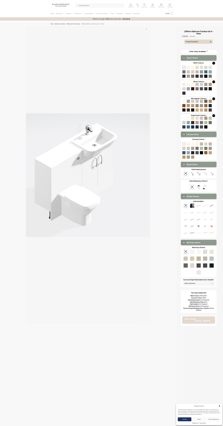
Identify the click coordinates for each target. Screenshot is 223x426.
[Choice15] (192, 226)
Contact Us (131, 7)
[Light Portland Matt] (205, 258)
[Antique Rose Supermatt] (206, 118)
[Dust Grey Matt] (184, 72)
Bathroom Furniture (60, 24)
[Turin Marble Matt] (205, 252)
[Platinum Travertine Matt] (192, 265)
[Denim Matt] (210, 72)
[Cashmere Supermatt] (184, 122)
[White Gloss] (184, 84)
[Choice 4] (185, 212)
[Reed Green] (206, 148)
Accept (185, 419)
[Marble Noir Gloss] (211, 265)
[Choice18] (211, 226)
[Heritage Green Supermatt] (184, 127)
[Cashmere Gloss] (201, 84)
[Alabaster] (192, 144)
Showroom (161, 7)
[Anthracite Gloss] (206, 89)
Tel (138, 7)
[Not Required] (185, 173)
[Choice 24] (211, 233)
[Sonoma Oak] (192, 105)
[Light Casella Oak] (201, 110)
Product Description (192, 42)
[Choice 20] (185, 233)
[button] (219, 406)
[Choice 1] (198, 205)
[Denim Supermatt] (188, 122)
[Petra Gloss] (192, 258)
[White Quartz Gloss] (198, 272)
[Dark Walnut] (184, 110)
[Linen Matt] (201, 67)
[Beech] (197, 110)
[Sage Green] (201, 148)
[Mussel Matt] (206, 67)
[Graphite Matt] (201, 76)
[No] (192, 187)
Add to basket (197, 320)
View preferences (213, 419)
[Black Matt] (206, 76)
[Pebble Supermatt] (210, 118)
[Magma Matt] (198, 265)
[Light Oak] (210, 152)
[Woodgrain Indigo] (210, 105)
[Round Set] (205, 173)
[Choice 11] (198, 219)
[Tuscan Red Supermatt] (192, 122)
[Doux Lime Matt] (185, 258)
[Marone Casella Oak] (210, 110)
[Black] (201, 152)
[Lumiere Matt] (211, 258)
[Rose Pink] (210, 144)
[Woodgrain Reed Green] (201, 105)
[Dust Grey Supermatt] (201, 122)
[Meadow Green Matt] (210, 67)
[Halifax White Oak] (201, 101)
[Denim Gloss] (188, 89)
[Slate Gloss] (184, 93)
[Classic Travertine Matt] (198, 258)
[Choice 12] (205, 219)
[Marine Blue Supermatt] (192, 127)
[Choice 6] (198, 212)
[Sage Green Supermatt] (206, 122)
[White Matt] (184, 67)
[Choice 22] (198, 233)
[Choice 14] (185, 226)
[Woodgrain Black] (192, 110)
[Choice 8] (211, 212)
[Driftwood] (197, 105)
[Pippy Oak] (188, 105)
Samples (152, 7)
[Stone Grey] (192, 148)
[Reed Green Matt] (210, 76)
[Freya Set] (211, 173)
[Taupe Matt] (197, 67)
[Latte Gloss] (184, 89)
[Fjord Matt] (201, 72)
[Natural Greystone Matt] (185, 265)
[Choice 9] (185, 219)
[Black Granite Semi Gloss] (205, 265)
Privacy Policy (202, 423)
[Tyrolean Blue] (184, 152)
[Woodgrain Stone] (188, 101)
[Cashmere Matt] (192, 72)
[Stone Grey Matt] (188, 76)
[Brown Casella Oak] (206, 105)
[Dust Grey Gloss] (197, 89)
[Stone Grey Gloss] (206, 84)
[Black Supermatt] (206, 127)
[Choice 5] (192, 212)
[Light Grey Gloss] (197, 84)
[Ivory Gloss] (188, 84)
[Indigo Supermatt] (197, 127)
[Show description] (207, 51)
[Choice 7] (205, 212)
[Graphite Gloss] (201, 89)
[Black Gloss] (210, 89)
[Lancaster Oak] (184, 157)
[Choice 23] (205, 233)
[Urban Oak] (206, 101)
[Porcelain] (188, 144)
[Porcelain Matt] (188, 67)
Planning (170, 7)
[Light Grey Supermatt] (201, 118)
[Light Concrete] (192, 76)
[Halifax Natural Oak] (210, 101)
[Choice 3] (211, 205)
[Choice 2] (205, 205)
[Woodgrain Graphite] (188, 110)
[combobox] (198, 283)
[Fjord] (210, 148)
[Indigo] (192, 152)
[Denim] (188, 152)
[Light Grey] (188, 148)
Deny (199, 419)
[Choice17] (205, 226)
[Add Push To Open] (192, 205)
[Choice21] (192, 233)
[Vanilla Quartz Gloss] (211, 252)
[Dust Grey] (197, 148)
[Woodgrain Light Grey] (197, 101)
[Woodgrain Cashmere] (192, 101)
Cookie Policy (195, 423)
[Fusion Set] (192, 173)
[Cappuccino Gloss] (210, 84)
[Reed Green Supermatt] (210, 122)
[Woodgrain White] (184, 101)
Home (52, 24)
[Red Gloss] (192, 89)
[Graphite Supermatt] (201, 127)
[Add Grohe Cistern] (205, 187)
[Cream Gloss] (192, 84)
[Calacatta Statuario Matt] (198, 252)
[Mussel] (206, 144)
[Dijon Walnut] (206, 152)
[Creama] (197, 144)
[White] (184, 144)
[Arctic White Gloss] (192, 252)
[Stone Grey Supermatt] (197, 122)
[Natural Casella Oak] (206, 110)
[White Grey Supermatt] (184, 118)
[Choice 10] (192, 219)
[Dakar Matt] (197, 72)
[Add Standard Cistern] (198, 187)
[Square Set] (198, 173)
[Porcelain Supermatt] (188, 118)
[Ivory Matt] (192, 67)
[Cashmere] (184, 148)
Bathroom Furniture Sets (73, 24)
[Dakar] (201, 144)
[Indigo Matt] (184, 76)
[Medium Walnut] (184, 105)
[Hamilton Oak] (192, 157)
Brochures (144, 7)
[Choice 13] (211, 219)
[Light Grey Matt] (188, 72)
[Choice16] (198, 226)
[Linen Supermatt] (197, 118)
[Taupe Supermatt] (192, 118)
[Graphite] (197, 152)
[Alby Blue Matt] (206, 72)
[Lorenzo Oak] (188, 157)
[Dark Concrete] (197, 76)
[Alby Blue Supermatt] (188, 127)
